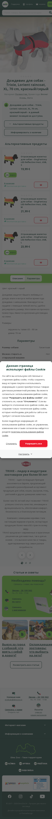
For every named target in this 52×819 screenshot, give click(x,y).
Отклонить (11, 443)
